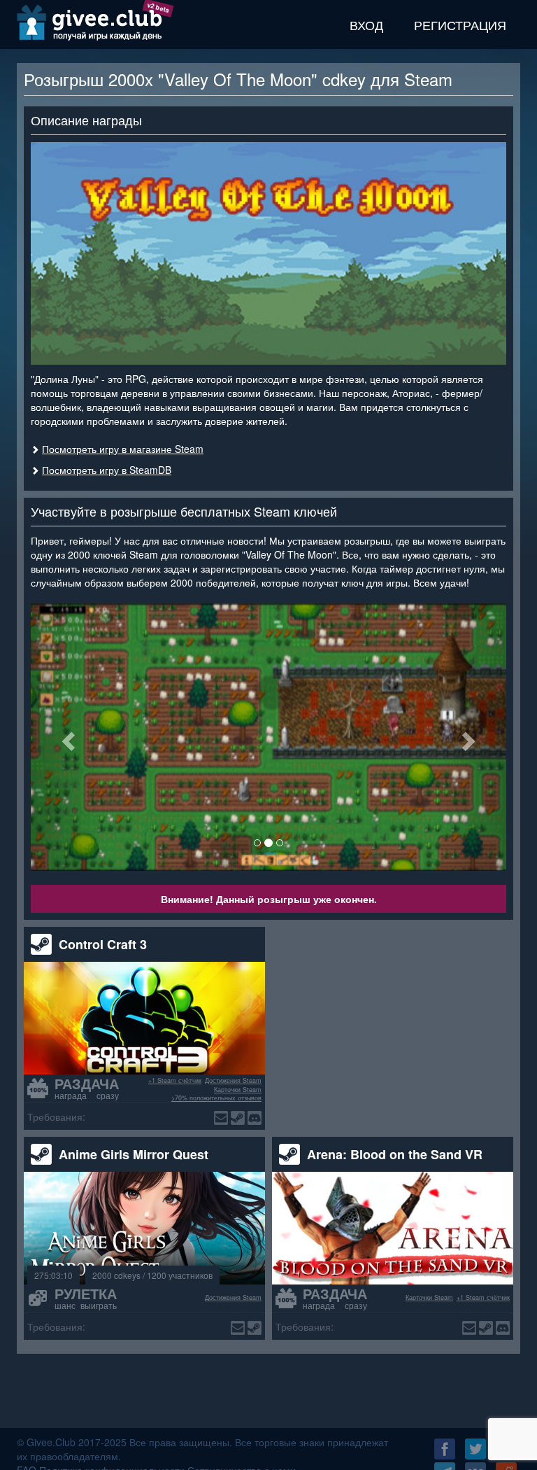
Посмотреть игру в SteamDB (106, 470)
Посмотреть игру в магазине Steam (122, 449)
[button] (66, 737)
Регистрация (460, 24)
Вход (366, 24)
